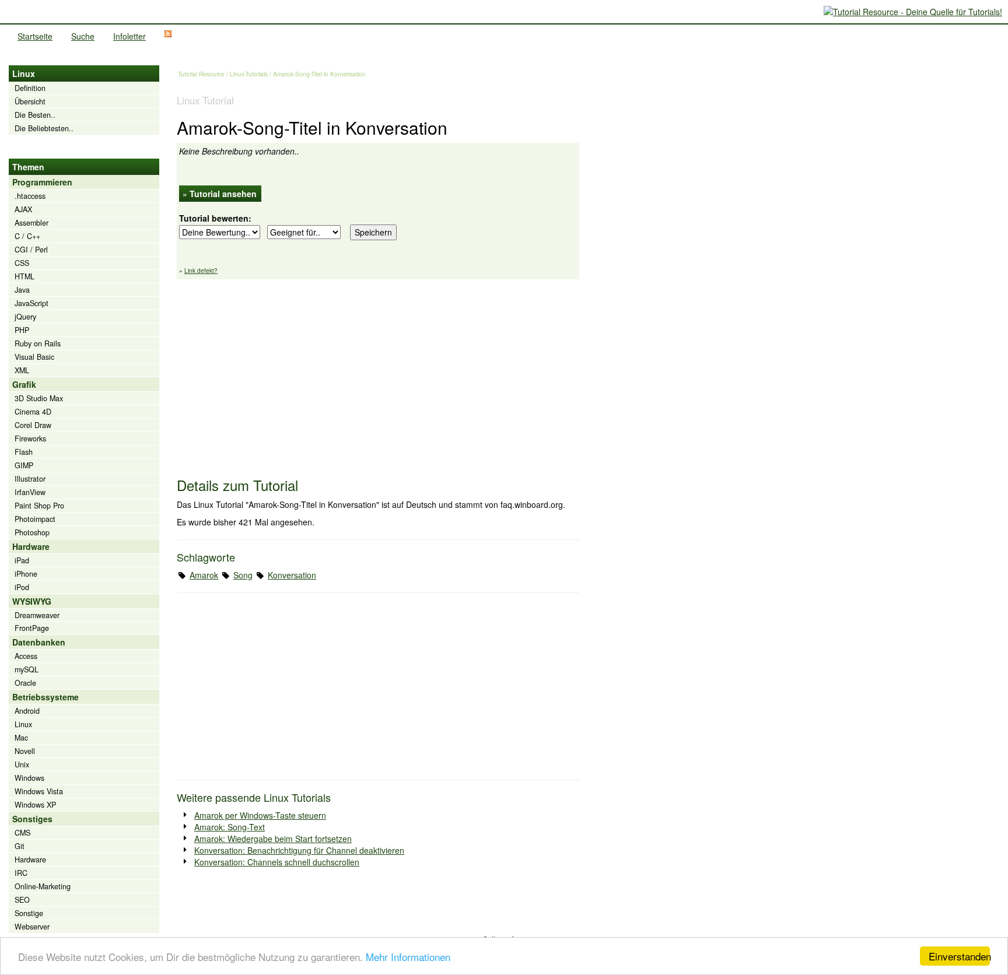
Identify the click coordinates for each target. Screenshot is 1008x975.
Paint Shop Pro (39, 505)
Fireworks (30, 438)
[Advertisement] (378, 372)
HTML (24, 276)
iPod (22, 587)
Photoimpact (35, 519)
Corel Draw (33, 425)
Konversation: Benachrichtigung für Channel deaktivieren (299, 850)
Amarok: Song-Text (229, 827)
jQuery (25, 316)
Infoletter (129, 36)
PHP (22, 330)
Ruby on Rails (38, 343)
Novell (25, 751)
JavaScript (31, 303)
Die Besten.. (35, 115)
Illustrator (30, 479)
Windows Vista (39, 791)
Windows (29, 778)
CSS (22, 263)
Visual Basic (34, 357)
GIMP (24, 465)
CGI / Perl (31, 249)
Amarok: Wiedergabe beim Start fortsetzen (273, 838)
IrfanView (30, 492)
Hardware (30, 859)
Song (243, 575)
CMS (22, 832)
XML (22, 370)
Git (19, 846)
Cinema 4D (33, 411)
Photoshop (32, 532)
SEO (22, 900)
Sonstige (29, 913)
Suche (82, 36)
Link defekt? (201, 270)
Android (27, 711)
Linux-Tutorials (249, 74)
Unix (22, 764)
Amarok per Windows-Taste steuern (260, 815)
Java (22, 290)
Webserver (32, 926)
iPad (22, 560)
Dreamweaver (37, 615)
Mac (21, 737)
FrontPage (32, 628)
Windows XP (35, 804)
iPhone (26, 574)
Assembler (31, 223)
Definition (30, 88)
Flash (24, 452)
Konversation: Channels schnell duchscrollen (276, 862)
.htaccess (30, 196)
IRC (21, 873)
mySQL (26, 669)
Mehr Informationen (408, 956)
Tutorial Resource (201, 74)
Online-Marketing (43, 886)
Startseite (35, 36)
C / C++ (27, 236)
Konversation (292, 575)
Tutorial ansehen (223, 193)
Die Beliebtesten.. (44, 128)
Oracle (25, 683)
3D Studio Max (39, 398)
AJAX (23, 209)
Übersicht (30, 101)
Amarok (204, 575)
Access (26, 656)
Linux (23, 724)
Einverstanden (959, 956)
